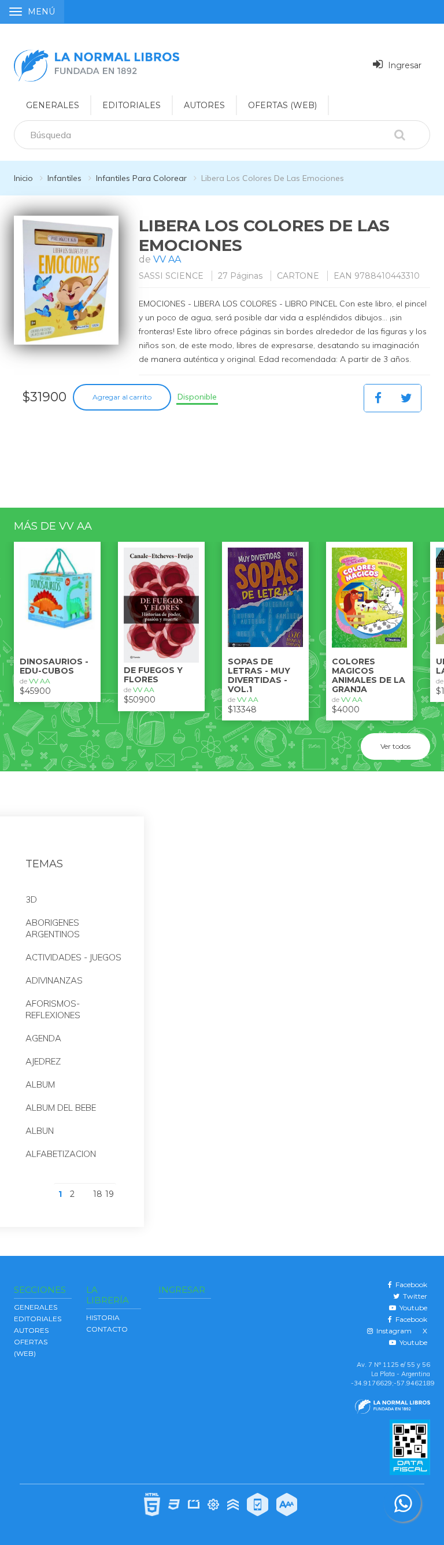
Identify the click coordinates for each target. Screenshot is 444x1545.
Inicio (23, 178)
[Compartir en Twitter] (406, 398)
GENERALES (52, 105)
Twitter (413, 1296)
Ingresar (403, 65)
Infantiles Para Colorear (141, 178)
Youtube (411, 1307)
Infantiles (64, 178)
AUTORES (204, 105)
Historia (103, 1317)
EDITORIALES (131, 105)
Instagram (392, 1330)
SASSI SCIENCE (171, 276)
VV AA (167, 259)
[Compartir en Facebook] (378, 398)
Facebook (409, 1284)
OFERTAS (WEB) (282, 105)
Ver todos (395, 746)
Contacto (107, 1329)
